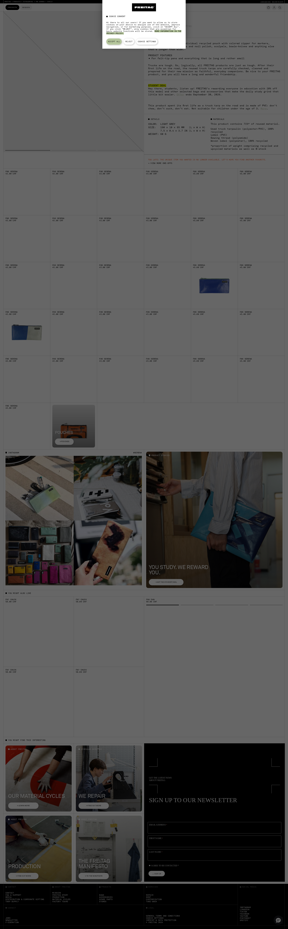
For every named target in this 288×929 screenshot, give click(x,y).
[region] (144, 24)
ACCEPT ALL (114, 41)
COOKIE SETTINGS (147, 41)
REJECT (128, 41)
